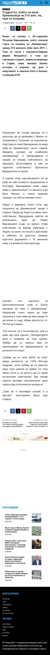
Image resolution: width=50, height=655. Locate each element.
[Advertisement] (25, 105)
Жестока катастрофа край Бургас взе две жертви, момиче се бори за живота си (37, 424)
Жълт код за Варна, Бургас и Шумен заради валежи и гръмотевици (17, 530)
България (6, 9)
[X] (18, 28)
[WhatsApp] (29, 28)
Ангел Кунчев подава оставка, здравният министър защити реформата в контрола (15, 560)
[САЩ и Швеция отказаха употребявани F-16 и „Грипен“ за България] (36, 518)
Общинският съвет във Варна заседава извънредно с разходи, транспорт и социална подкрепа (15, 545)
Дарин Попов (9, 23)
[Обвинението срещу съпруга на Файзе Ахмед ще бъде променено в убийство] (36, 574)
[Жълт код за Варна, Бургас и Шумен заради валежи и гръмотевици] (36, 531)
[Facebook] (12, 28)
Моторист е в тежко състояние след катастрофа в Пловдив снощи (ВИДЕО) (12, 424)
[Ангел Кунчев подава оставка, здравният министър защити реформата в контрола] (36, 560)
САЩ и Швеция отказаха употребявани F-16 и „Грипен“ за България (16, 517)
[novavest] (14, 3)
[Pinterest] (23, 28)
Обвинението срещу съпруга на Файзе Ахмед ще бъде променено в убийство (16, 574)
